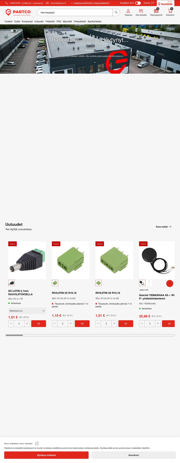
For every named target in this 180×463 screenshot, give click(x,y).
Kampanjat (27, 21)
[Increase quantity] (27, 323)
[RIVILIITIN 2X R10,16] (71, 260)
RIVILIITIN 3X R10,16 (107, 292)
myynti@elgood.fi (58, 3)
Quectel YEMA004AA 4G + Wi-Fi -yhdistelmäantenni (157, 296)
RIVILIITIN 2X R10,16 (64, 292)
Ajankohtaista (94, 21)
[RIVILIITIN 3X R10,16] (114, 260)
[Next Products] (169, 283)
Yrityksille (50, 21)
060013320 (15, 3)
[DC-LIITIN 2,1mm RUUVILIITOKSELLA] (27, 260)
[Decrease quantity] (11, 323)
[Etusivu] (87, 45)
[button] (27, 283)
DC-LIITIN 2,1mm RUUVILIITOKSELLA (20, 292)
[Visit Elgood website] (165, 3)
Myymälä (67, 21)
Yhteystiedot (80, 21)
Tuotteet (8, 21)
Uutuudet (38, 21)
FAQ (59, 21)
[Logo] (18, 12)
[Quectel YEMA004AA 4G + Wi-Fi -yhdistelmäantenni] (158, 260)
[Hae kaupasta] (116, 12)
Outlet (17, 21)
